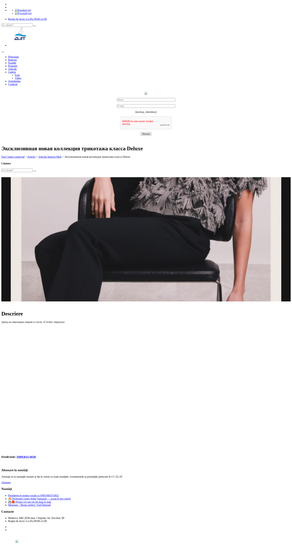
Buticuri (12, 59)
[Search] (34, 25)
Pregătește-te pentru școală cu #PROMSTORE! (33, 495)
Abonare (6, 482)
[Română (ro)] (23, 10)
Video (18, 78)
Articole (12, 69)
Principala (13, 56)
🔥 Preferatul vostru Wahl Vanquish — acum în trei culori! (39, 498)
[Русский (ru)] (23, 13)
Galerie (12, 72)
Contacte (13, 84)
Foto (17, 75)
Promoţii (12, 65)
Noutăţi (12, 62)
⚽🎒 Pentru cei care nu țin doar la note (29, 501)
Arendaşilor (14, 81)
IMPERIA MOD (26, 456)
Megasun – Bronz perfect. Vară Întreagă (29, 505)
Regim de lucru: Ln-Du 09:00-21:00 (27, 19)
